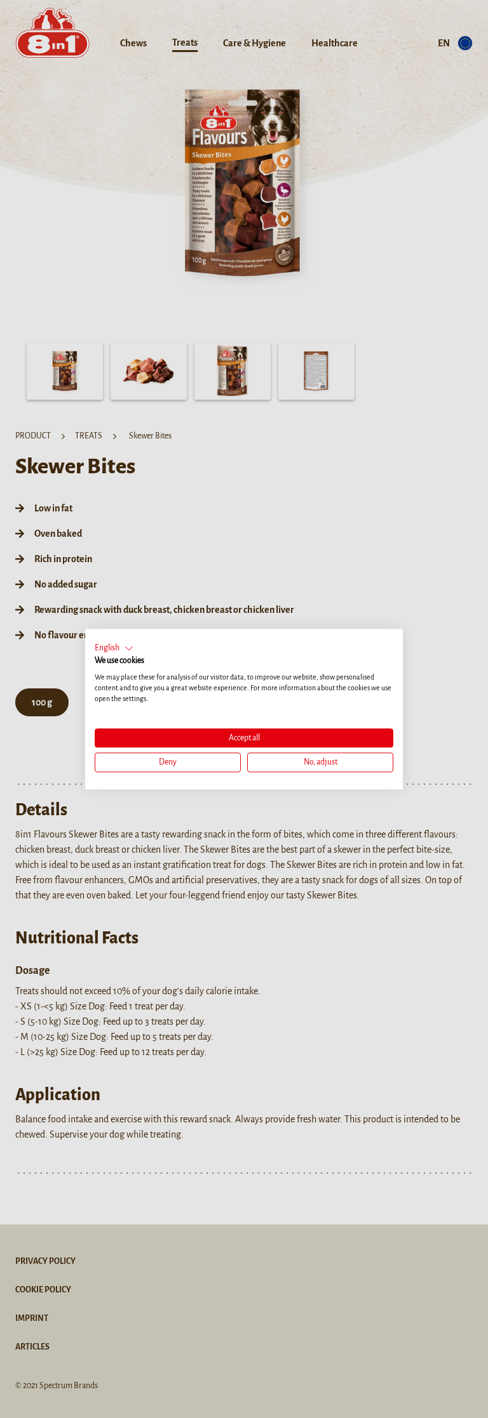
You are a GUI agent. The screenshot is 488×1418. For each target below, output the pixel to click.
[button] (114, 648)
